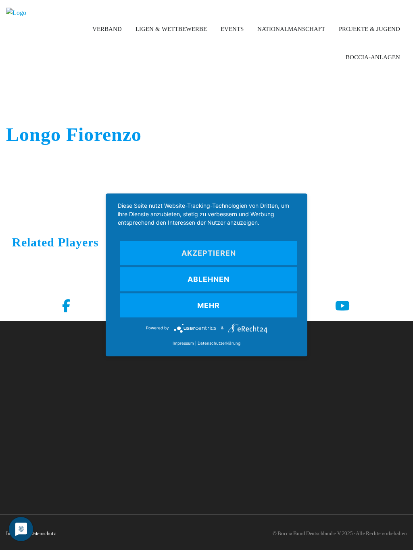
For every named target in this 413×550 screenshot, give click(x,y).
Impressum (183, 343)
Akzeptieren (208, 253)
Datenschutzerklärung (219, 343)
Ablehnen (208, 279)
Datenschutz (43, 533)
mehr (208, 305)
